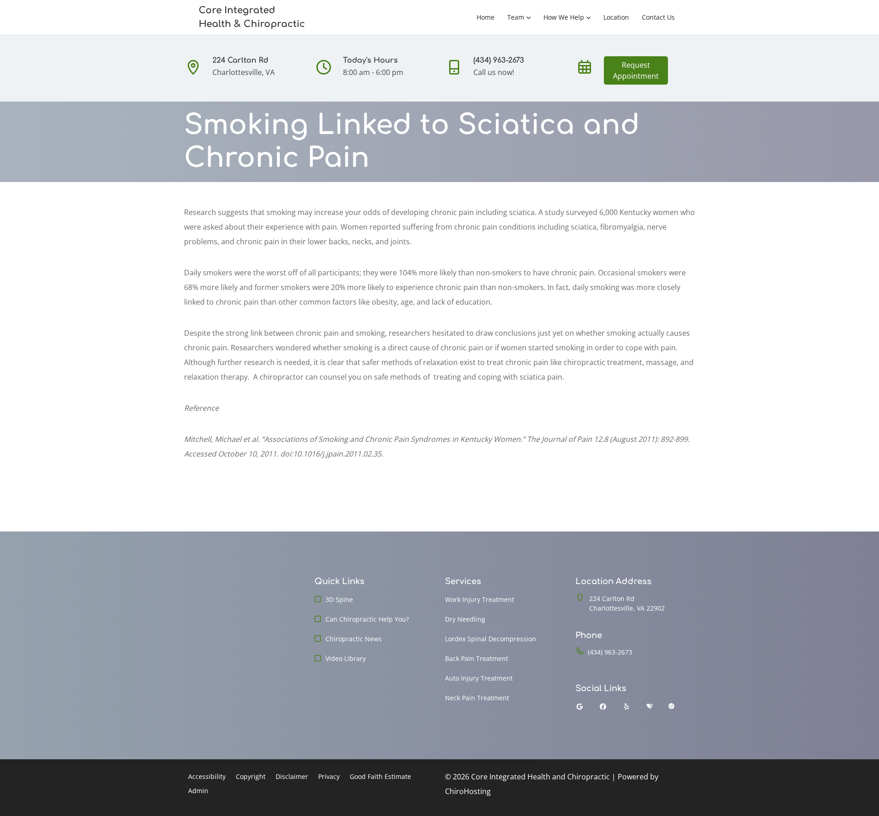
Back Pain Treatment (476, 658)
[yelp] (627, 706)
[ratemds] (671, 706)
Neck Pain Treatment (477, 697)
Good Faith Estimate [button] (380, 776)
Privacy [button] (329, 776)
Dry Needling (465, 619)
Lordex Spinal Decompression (490, 638)
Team (515, 17)
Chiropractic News (354, 638)
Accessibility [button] (207, 776)
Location (616, 17)
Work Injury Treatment (479, 599)
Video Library (346, 658)
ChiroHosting (468, 791)
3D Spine (339, 599)
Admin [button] (198, 790)
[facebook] (603, 706)
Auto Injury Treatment (479, 678)
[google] (579, 706)
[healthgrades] (649, 706)
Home (485, 17)
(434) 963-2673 (610, 652)
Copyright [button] (251, 776)
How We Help (563, 17)
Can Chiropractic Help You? (367, 619)
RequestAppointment (636, 70)
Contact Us (658, 17)
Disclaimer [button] (292, 776)
